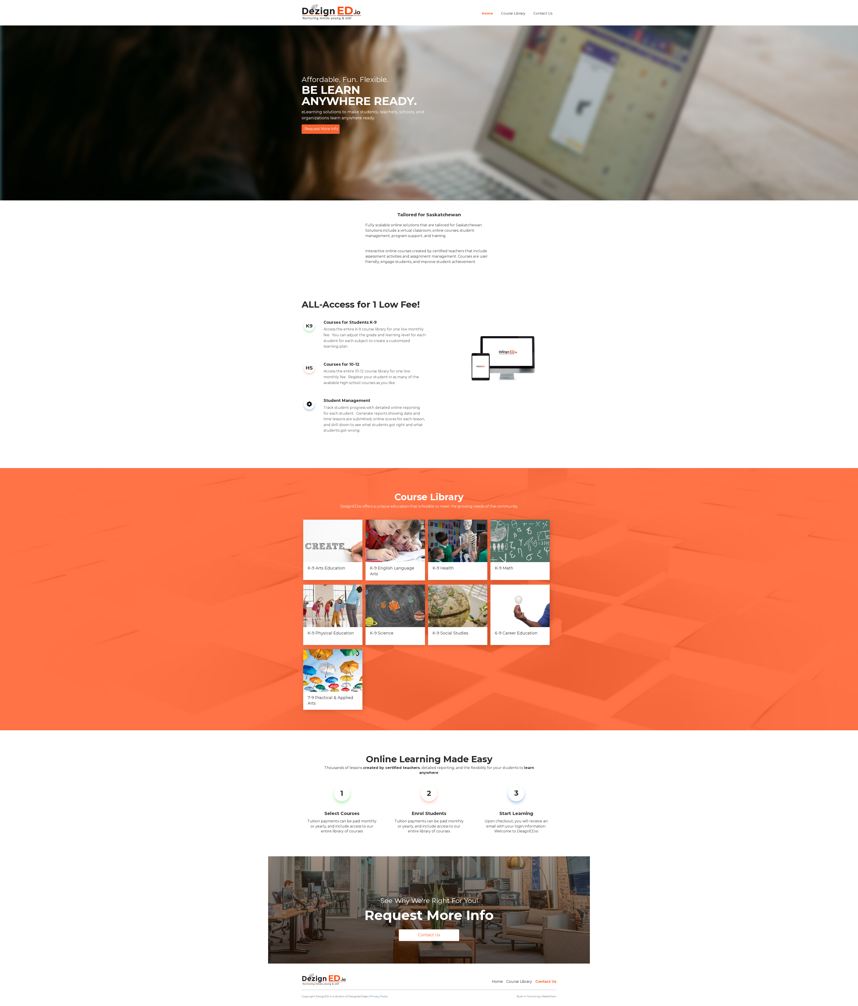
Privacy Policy (379, 996)
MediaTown (549, 996)
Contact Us (542, 13)
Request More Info (321, 129)
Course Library (513, 13)
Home (487, 13)
